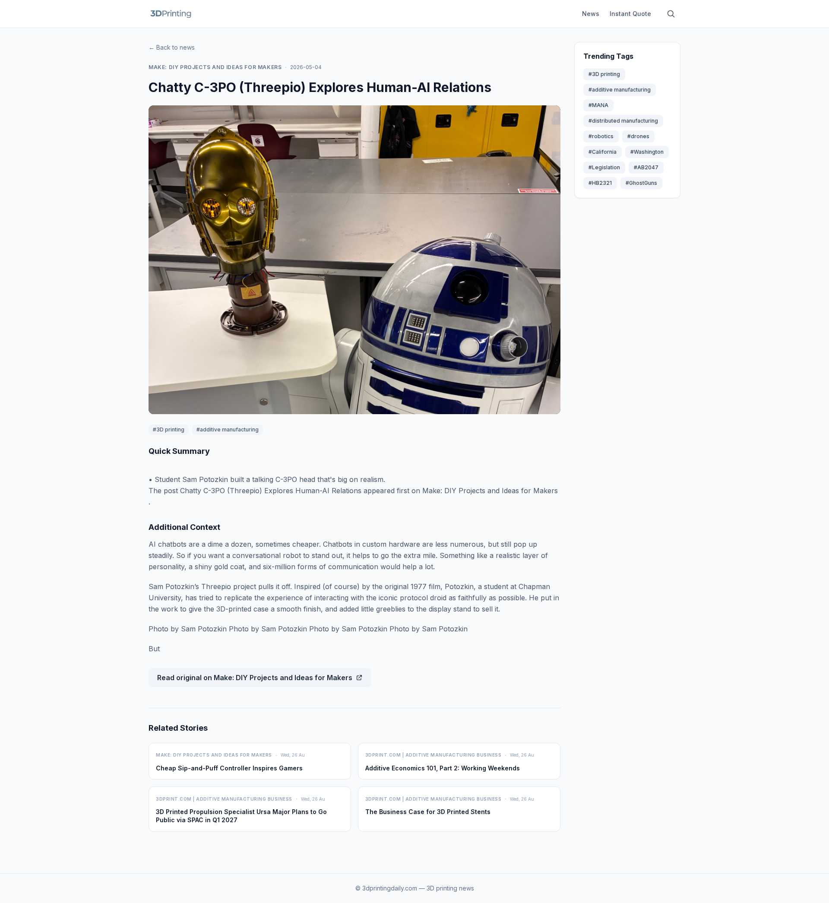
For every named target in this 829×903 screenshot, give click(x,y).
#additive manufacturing (227, 429)
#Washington (647, 152)
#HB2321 (600, 183)
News (590, 13)
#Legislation (604, 167)
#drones (638, 136)
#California (603, 152)
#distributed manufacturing (623, 120)
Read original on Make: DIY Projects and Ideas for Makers (254, 677)
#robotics (601, 136)
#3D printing (168, 429)
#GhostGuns (641, 183)
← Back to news (172, 47)
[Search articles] (670, 13)
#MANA (598, 105)
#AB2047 (646, 167)
